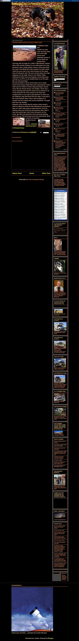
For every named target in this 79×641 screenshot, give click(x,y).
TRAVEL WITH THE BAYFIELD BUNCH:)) (28, 4)
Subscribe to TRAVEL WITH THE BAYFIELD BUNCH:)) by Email (64, 576)
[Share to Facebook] (47, 132)
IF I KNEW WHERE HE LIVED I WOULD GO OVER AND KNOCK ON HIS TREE (60, 560)
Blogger (50, 638)
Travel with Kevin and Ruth (60, 129)
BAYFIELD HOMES (58, 460)
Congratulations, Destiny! (60, 99)
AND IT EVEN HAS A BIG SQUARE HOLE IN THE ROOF (59, 533)
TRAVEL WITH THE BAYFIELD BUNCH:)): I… (60, 202)
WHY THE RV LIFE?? (58, 228)
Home (31, 173)
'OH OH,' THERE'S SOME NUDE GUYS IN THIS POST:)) (59, 527)
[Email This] (43, 132)
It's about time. (58, 102)
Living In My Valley (59, 124)
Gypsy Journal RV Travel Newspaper (59, 98)
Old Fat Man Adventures (60, 119)
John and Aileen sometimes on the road (60, 142)
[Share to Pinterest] (48, 132)
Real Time (60, 219)
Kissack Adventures (59, 92)
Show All (65, 149)
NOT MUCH (57, 120)
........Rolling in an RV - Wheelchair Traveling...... (60, 135)
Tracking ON (63, 219)
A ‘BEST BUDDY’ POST (59, 530)
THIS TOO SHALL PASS (59, 540)
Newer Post (17, 173)
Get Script (57, 219)
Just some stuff (58, 125)
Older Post (46, 173)
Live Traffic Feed (60, 190)
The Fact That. (58, 104)
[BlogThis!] (44, 132)
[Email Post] (41, 132)
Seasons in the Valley (60, 113)
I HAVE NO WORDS (59, 93)
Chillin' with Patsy (59, 107)
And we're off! (58, 130)
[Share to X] (45, 132)
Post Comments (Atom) (36, 179)
